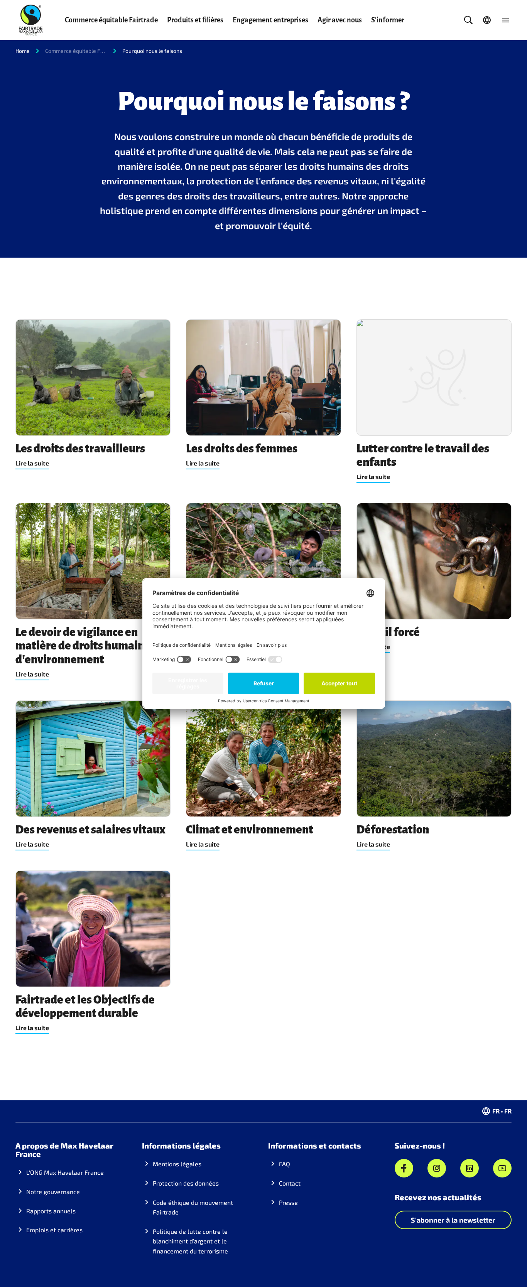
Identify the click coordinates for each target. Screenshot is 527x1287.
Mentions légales (177, 1163)
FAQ (284, 1163)
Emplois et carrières (54, 1229)
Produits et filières (195, 20)
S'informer (387, 20)
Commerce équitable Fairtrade (111, 20)
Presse (288, 1202)
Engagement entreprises (270, 20)
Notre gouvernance (53, 1191)
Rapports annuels (51, 1210)
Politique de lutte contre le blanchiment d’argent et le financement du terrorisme (190, 1241)
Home (22, 50)
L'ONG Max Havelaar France (65, 1172)
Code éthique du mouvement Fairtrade (193, 1207)
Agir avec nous (340, 20)
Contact (290, 1183)
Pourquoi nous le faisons (152, 50)
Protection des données (186, 1183)
